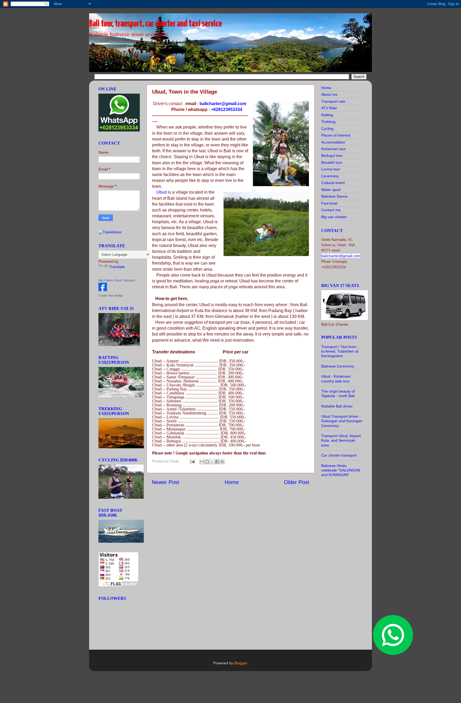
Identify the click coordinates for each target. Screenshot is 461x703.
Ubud (161, 192)
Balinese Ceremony (337, 366)
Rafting (327, 115)
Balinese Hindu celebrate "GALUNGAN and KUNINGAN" (340, 470)
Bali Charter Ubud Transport (116, 280)
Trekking (328, 121)
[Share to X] (212, 461)
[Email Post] (192, 461)
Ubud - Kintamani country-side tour (336, 378)
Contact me (331, 210)
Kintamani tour (333, 149)
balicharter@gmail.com (223, 103)
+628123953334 (226, 109)
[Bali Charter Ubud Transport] (102, 290)
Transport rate (333, 101)
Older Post (296, 482)
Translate (117, 267)
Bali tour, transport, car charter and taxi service (155, 23)
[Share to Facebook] (217, 461)
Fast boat (329, 203)
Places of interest (335, 135)
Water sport (331, 189)
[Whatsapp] (383, 625)
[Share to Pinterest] (222, 461)
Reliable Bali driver (337, 406)
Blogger (240, 663)
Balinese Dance (334, 196)
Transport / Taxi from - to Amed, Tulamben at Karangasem (340, 351)
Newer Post (165, 482)
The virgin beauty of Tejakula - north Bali (338, 393)
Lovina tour (330, 169)
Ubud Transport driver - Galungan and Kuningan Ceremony (341, 421)
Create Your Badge (110, 295)
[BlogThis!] (207, 461)
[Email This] (202, 461)
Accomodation (333, 142)
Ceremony (330, 176)
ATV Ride (329, 108)
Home (232, 482)
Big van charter (334, 217)
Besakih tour (331, 162)
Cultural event (333, 183)
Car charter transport (339, 455)
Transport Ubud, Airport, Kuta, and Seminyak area (341, 440)
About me (329, 94)
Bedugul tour (332, 155)
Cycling (327, 128)
